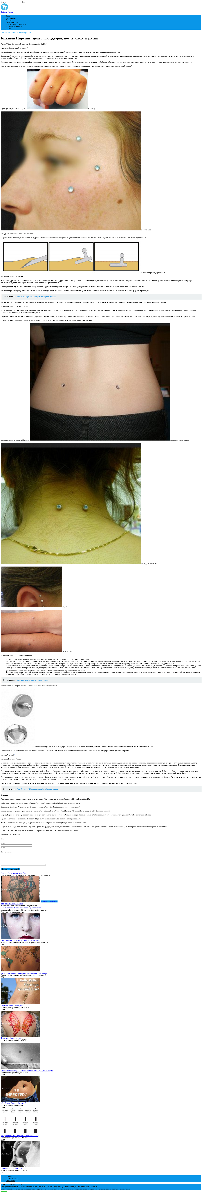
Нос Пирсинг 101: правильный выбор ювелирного (21, 908)
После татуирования (14, 26)
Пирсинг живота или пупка (12, 1005)
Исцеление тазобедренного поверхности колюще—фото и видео (27, 1071)
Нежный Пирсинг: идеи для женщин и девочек (20, 940)
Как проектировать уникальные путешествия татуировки (24, 973)
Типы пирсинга (12, 22)
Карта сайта (10, 1181)
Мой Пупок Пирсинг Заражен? (13, 1103)
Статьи (8, 29)
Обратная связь (12, 1179)
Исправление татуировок (16, 24)
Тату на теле (11, 18)
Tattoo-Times (7, 12)
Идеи (8, 16)
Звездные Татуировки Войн (12, 904)
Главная (9, 1176)
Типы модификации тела (11, 1038)
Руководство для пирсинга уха (13, 1168)
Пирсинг (9, 20)
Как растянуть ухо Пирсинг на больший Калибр (20, 1136)
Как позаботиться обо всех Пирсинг (15, 873)
